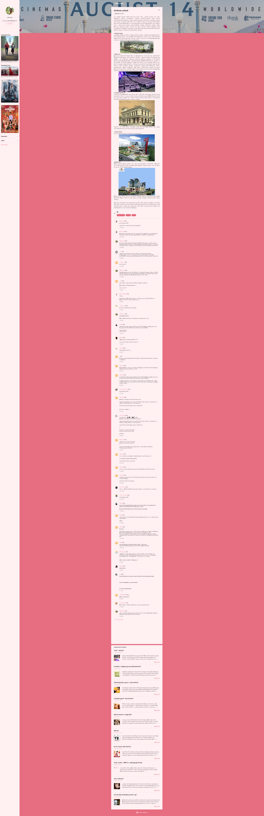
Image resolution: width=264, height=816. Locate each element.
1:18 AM (121, 309)
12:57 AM (121, 276)
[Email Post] (117, 212)
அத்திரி (121, 566)
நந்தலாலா (116, 730)
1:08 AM (121, 301)
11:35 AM (121, 523)
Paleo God (121, 397)
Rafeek (121, 526)
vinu (120, 574)
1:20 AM (121, 320)
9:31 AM (121, 411)
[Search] (171, 4)
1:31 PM (121, 570)
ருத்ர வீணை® (122, 415)
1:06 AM (121, 290)
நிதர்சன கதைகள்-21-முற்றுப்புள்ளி (123, 714)
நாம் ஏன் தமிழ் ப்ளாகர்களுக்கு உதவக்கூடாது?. (125, 794)
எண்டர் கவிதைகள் (118, 778)
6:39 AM (121, 361)
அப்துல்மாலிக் (122, 305)
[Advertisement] (168, 27)
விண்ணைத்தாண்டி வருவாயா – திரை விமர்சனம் (126, 682)
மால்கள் (134, 215)
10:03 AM (121, 463)
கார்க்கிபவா (122, 262)
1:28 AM (121, 344)
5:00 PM (121, 598)
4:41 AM (121, 352)
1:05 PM (121, 562)
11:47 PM (121, 607)
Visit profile (9, 23)
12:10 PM (121, 538)
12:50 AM (121, 266)
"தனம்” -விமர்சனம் (119, 650)
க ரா (120, 251)
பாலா (120, 280)
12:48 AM (121, 247)
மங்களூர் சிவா (122, 602)
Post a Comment (119, 619)
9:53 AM (121, 450)
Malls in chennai (120, 215)
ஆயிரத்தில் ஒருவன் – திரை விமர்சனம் (123, 698)
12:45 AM (121, 227)
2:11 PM (121, 590)
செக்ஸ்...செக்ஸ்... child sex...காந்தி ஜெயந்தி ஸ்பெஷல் (128, 762)
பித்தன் (121, 503)
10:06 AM (121, 483)
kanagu (121, 337)
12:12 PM (121, 547)
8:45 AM (121, 385)
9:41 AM (121, 616)
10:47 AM (121, 499)
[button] (159, 10)
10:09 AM (121, 491)
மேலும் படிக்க (157, 662)
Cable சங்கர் (118, 3)
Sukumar (121, 365)
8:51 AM (121, 393)
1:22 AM (121, 333)
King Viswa (121, 221)
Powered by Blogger (142, 812)
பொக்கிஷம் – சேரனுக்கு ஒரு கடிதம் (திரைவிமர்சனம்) (127, 666)
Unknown (121, 454)
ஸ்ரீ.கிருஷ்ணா (122, 551)
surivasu (121, 348)
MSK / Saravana (123, 293)
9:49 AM (121, 435)
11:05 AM (121, 511)
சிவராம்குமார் (122, 487)
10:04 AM (121, 471)
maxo (120, 542)
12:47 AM (121, 237)
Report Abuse (4, 144)
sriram (120, 324)
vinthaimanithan (123, 594)
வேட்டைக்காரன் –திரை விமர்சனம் (122, 746)
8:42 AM (121, 371)
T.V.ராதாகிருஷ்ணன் (123, 389)
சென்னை (128, 215)
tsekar (120, 515)
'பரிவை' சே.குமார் (123, 495)
